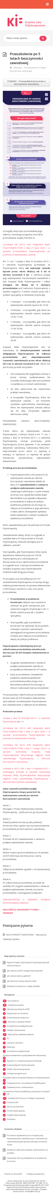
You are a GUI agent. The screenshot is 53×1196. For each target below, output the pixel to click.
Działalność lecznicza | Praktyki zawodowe (26, 1098)
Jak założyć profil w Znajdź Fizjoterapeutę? (25, 970)
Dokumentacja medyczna (18, 1017)
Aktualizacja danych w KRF (18, 1009)
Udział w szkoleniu (15, 1042)
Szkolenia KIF (12, 1102)
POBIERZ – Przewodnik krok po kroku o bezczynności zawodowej (26, 82)
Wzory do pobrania (15, 1106)
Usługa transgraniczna (16, 1073)
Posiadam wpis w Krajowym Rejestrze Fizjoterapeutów (26, 1077)
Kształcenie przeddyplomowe (20, 1026)
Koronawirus (13, 1001)
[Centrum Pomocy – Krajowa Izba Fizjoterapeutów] (26, 20)
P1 (8, 1038)
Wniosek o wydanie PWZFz (19, 1022)
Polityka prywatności (35, 1174)
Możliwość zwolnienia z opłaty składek (23, 986)
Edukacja (17, 67)
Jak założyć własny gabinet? (19, 976)
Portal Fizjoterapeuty (16, 1111)
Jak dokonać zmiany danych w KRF (21, 981)
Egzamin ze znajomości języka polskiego (24, 1061)
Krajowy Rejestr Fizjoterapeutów (21, 1065)
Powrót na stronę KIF (13, 1174)
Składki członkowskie (16, 1030)
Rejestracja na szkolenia (17, 1013)
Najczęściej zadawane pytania (21, 1034)
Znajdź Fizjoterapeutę (16, 1115)
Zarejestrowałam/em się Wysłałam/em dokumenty (24, 1055)
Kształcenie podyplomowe (18, 1051)
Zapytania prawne (16, 1005)
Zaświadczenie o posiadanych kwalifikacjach (26, 1083)
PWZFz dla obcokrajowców (18, 1069)
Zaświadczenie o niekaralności (20, 1087)
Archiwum (11, 1119)
